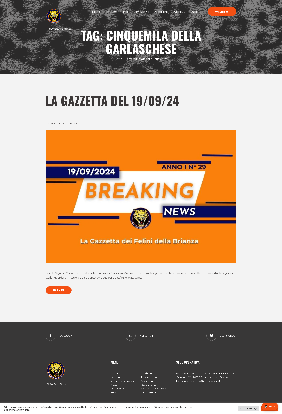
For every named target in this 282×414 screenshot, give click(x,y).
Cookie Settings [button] (248, 408)
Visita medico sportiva (123, 381)
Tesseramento (149, 377)
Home (118, 59)
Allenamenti (147, 381)
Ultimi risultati (148, 392)
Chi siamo (146, 373)
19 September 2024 (55, 123)
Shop (113, 392)
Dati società (117, 388)
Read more (58, 290)
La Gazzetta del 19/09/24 (112, 100)
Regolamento (148, 385)
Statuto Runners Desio (153, 388)
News (114, 385)
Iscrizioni (115, 377)
